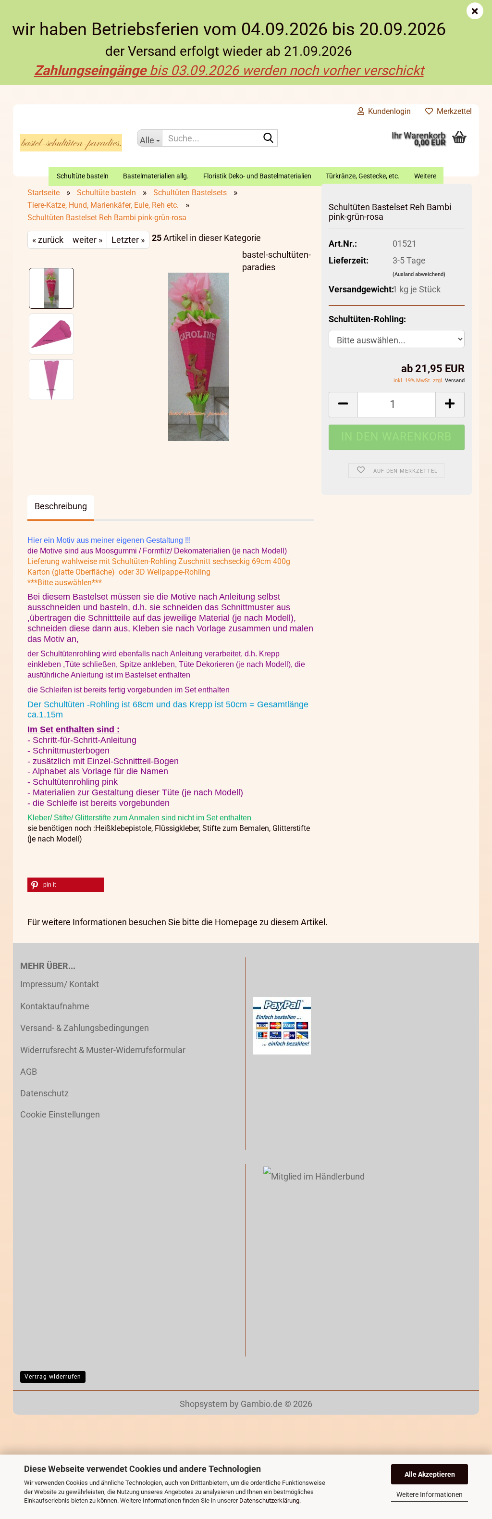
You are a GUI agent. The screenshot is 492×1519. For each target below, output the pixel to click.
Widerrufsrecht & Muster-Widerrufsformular (102, 1050)
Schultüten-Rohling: (367, 319)
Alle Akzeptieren (430, 1474)
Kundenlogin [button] (387, 111)
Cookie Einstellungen (60, 1114)
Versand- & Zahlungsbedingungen (84, 1028)
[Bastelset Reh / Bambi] (198, 356)
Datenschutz (44, 1093)
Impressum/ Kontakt (59, 984)
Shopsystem (204, 1404)
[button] (343, 404)
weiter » (87, 240)
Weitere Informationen (429, 1494)
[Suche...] (268, 138)
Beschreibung (61, 506)
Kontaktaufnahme (54, 1006)
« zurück (47, 240)
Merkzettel (452, 111)
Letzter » (128, 240)
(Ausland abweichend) (419, 274)
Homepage (236, 922)
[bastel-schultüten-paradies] (71, 143)
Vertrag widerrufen (53, 1376)
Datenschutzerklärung (269, 1500)
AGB (28, 1072)
